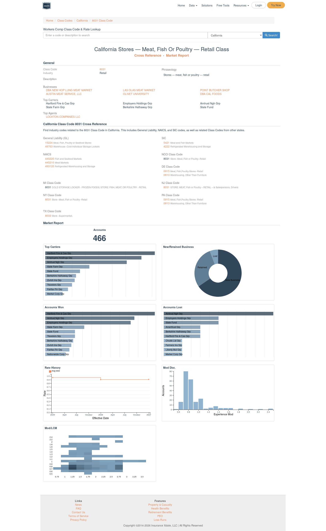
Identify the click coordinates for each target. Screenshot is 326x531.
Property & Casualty (160, 504)
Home (181, 5)
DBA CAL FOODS (210, 94)
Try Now (276, 5)
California (82, 20)
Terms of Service (78, 516)
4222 (167, 146)
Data (192, 5)
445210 (49, 162)
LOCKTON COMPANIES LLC (63, 117)
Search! (273, 35)
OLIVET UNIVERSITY (136, 94)
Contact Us (78, 512)
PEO (160, 516)
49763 (49, 146)
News (78, 504)
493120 (49, 166)
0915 (167, 171)
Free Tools (223, 5)
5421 (167, 142)
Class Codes (64, 20)
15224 (49, 142)
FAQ (78, 508)
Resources (240, 5)
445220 (49, 158)
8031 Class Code (102, 20)
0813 (167, 175)
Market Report (177, 55)
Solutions (206, 5)
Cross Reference (147, 55)
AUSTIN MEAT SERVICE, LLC (64, 94)
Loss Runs (160, 520)
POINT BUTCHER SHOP (215, 90)
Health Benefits (160, 508)
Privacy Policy (78, 520)
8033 (48, 215)
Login (258, 5)
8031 (103, 69)
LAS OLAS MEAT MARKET (139, 90)
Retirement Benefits (160, 512)
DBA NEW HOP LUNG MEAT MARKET (69, 90)
